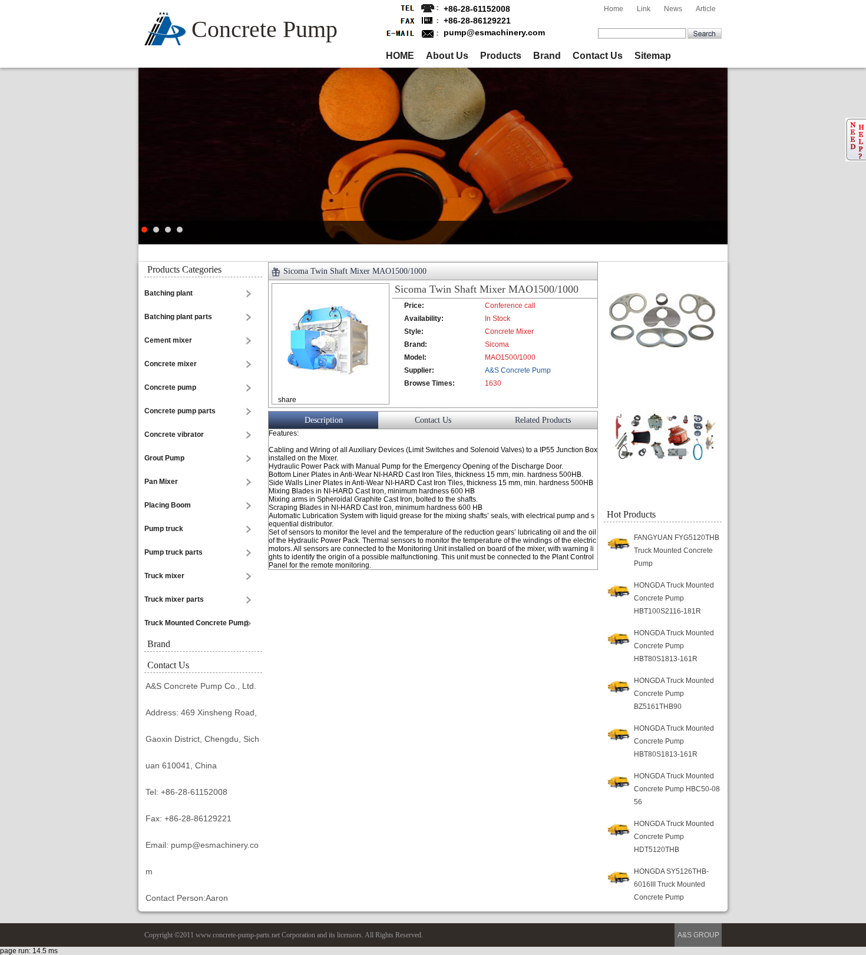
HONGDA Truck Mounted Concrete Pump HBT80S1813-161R (674, 646)
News (673, 9)
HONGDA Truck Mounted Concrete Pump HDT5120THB (674, 837)
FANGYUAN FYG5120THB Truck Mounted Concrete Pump (676, 550)
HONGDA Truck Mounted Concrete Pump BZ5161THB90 (674, 694)
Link (643, 9)
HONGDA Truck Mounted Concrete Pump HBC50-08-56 (678, 789)
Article (706, 9)
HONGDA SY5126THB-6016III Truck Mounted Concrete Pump (671, 884)
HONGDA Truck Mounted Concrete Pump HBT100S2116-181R (674, 598)
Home (613, 9)
